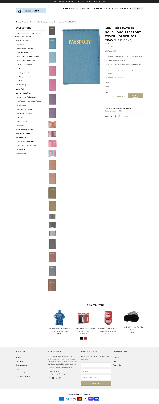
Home (65, 8)
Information (19, 361)
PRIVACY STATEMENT (23, 377)
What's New (100, 8)
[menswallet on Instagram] (57, 378)
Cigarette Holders (22, 53)
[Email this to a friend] (126, 116)
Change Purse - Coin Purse (25, 48)
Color (107, 82)
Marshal (107, 43)
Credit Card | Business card (25, 61)
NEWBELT (19, 117)
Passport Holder (117, 111)
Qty (106, 92)
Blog (17, 369)
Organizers (20, 125)
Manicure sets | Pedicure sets (26, 97)
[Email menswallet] (60, 378)
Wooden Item (21, 149)
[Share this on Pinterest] (119, 116)
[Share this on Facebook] (115, 116)
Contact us (116, 357)
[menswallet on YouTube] (53, 378)
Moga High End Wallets (24, 109)
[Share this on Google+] (122, 116)
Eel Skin (18, 69)
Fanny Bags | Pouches (23, 73)
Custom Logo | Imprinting (24, 65)
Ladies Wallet (20, 89)
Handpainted (20, 81)
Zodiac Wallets (21, 153)
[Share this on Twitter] (111, 116)
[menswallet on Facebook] (49, 378)
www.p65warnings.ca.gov (62, 374)
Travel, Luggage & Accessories (26, 145)
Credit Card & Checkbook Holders (27, 57)
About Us (73, 8)
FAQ (114, 361)
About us (18, 357)
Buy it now (135, 96)
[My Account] (128, 8)
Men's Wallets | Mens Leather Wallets (29, 101)
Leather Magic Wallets (23, 93)
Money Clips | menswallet (24, 113)
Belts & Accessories (23, 40)
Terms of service (21, 373)
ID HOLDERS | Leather (23, 85)
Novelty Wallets (21, 121)
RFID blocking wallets (23, 133)
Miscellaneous (21, 105)
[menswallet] (31, 8)
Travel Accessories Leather (25, 141)
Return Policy (117, 365)
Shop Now (86, 8)
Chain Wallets (20, 44)
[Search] (130, 8)
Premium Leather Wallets (24, 129)
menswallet (75, 394)
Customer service (21, 365)
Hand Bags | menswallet (24, 77)
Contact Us (120, 8)
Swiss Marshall (21, 137)
